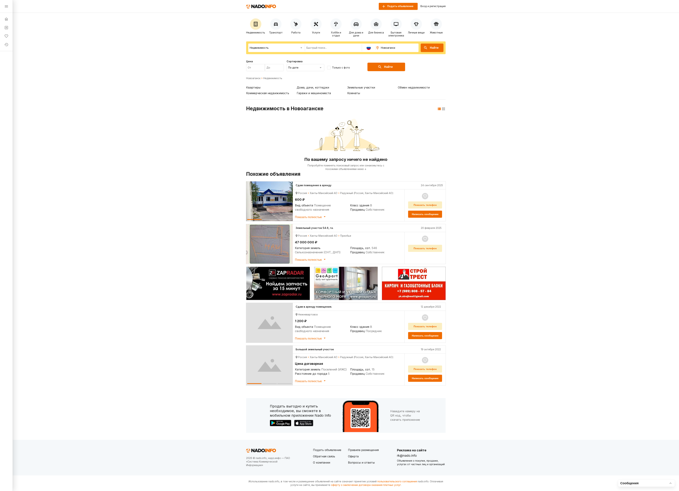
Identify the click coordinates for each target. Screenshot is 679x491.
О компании (321, 462)
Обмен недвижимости (414, 87)
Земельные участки (361, 87)
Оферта (353, 456)
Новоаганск (253, 78)
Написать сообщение (425, 214)
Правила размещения (363, 450)
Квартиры (253, 87)
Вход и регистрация (433, 6)
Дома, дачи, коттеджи (313, 87)
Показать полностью (309, 217)
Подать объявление (327, 450)
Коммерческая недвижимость (267, 93)
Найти (434, 47)
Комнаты (353, 93)
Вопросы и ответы (361, 462)
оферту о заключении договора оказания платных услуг (366, 484)
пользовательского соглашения (397, 481)
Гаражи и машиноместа (314, 93)
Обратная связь (324, 456)
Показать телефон (425, 205)
